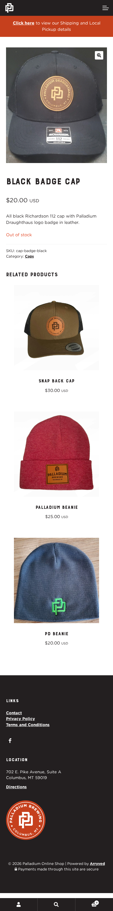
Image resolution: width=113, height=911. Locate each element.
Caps (29, 256)
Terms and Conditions (28, 724)
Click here (23, 23)
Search (56, 904)
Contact (14, 713)
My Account (19, 904)
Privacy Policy (20, 718)
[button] (99, 55)
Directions (16, 787)
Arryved (97, 863)
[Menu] (105, 8)
